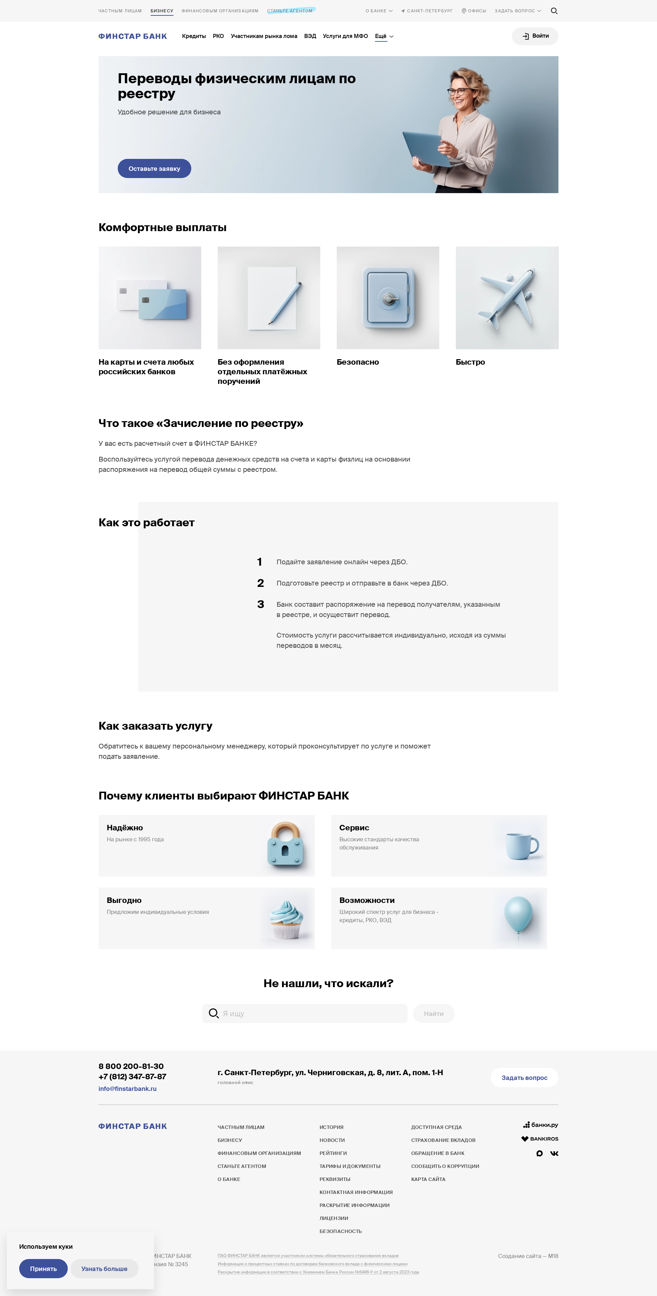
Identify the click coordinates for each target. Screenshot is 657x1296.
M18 (553, 1256)
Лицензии (334, 1218)
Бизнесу (162, 11)
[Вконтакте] (554, 1153)
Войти (540, 35)
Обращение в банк (438, 1153)
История (332, 1127)
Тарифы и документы (350, 1166)
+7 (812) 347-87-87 (132, 1077)
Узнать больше (104, 1269)
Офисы (477, 11)
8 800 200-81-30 (131, 1066)
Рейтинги (333, 1153)
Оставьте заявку (154, 169)
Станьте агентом (290, 11)
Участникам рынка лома (264, 36)
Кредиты (194, 36)
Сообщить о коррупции (445, 1166)
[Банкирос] (539, 1139)
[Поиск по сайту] (554, 11)
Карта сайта (428, 1179)
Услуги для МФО (345, 36)
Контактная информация (356, 1192)
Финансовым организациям (220, 11)
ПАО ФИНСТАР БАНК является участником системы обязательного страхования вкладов (308, 1255)
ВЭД (310, 36)
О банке (376, 11)
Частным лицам (120, 11)
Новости (332, 1140)
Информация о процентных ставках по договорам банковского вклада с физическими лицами (313, 1264)
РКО (218, 36)
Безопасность (341, 1231)
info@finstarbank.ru (128, 1089)
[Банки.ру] (540, 1124)
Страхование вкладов (443, 1140)
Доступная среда (436, 1127)
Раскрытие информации (354, 1205)
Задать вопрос (515, 11)
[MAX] (540, 1153)
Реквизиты (335, 1179)
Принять (43, 1269)
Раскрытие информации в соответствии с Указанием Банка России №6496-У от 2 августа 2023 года (318, 1272)
